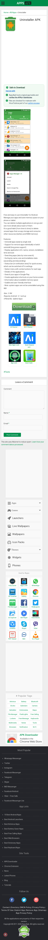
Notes (24, 723)
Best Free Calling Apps (13, 833)
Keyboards (35, 718)
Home (6, 12)
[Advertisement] (24, 56)
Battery (23, 701)
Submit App (20, 910)
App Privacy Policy (24, 913)
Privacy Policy (38, 907)
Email (6, 424)
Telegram (8, 777)
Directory (15, 907)
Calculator (12, 710)
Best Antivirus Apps (12, 824)
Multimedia (13, 723)
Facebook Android (11, 791)
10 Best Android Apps (12, 814)
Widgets (16, 557)
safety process (34, 103)
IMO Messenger (10, 786)
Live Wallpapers (21, 526)
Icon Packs (18, 542)
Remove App (31, 910)
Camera (34, 706)
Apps (13, 503)
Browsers (12, 727)
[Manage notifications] (5, 935)
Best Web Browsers (11, 838)
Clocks (12, 706)
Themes (14, 549)
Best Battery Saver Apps (13, 828)
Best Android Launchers (13, 819)
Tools (7, 372)
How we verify (10, 91)
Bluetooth (34, 701)
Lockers (13, 718)
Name (7, 413)
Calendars (23, 706)
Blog (6, 880)
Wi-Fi (34, 727)
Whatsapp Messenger (12, 758)
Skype (6, 782)
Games (14, 510)
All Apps (13, 12)
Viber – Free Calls (11, 796)
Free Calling (35, 714)
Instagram (8, 767)
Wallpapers (18, 534)
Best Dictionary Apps (12, 842)
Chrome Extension (11, 866)
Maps (35, 710)
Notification (24, 727)
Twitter (7, 763)
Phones (16, 565)
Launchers (17, 518)
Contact (6, 907)
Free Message (24, 718)
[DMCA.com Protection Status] (24, 932)
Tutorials (7, 885)
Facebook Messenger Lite (14, 800)
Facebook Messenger (12, 772)
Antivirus (13, 701)
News (6, 871)
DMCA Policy (25, 907)
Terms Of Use (7, 910)
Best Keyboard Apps (12, 847)
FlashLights (24, 714)
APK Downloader (10, 861)
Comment (8, 389)
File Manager (12, 714)
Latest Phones (10, 875)
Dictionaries (23, 710)
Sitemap (42, 910)
